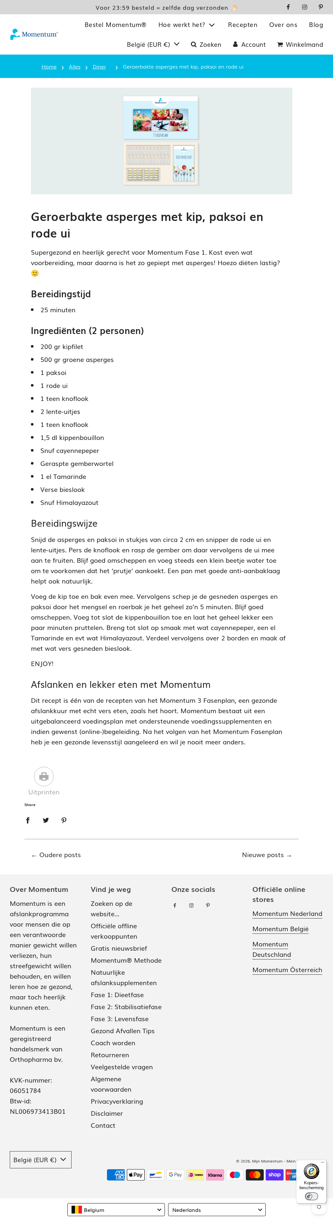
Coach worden (113, 1042)
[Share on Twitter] (46, 819)
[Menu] (322, 1164)
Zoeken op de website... (111, 908)
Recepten (243, 24)
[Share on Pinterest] (64, 819)
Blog (316, 24)
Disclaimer (107, 1113)
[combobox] (116, 1209)
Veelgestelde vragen (122, 1066)
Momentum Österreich (287, 969)
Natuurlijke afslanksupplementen (124, 977)
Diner (99, 66)
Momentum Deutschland (271, 949)
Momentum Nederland (287, 913)
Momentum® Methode (126, 960)
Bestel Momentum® (116, 24)
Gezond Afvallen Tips (123, 1030)
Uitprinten (44, 791)
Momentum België (280, 928)
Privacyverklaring (117, 1101)
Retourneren (110, 1054)
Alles (74, 66)
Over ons (283, 24)
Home (49, 66)
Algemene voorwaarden (111, 1083)
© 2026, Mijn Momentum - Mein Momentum (277, 1161)
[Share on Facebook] (28, 819)
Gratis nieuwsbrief (119, 948)
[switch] (311, 1196)
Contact (103, 1125)
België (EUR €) (149, 44)
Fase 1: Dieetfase (117, 994)
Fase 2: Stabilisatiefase (126, 1006)
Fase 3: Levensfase (120, 1018)
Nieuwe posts (263, 854)
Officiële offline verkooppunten (114, 930)
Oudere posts (60, 854)
